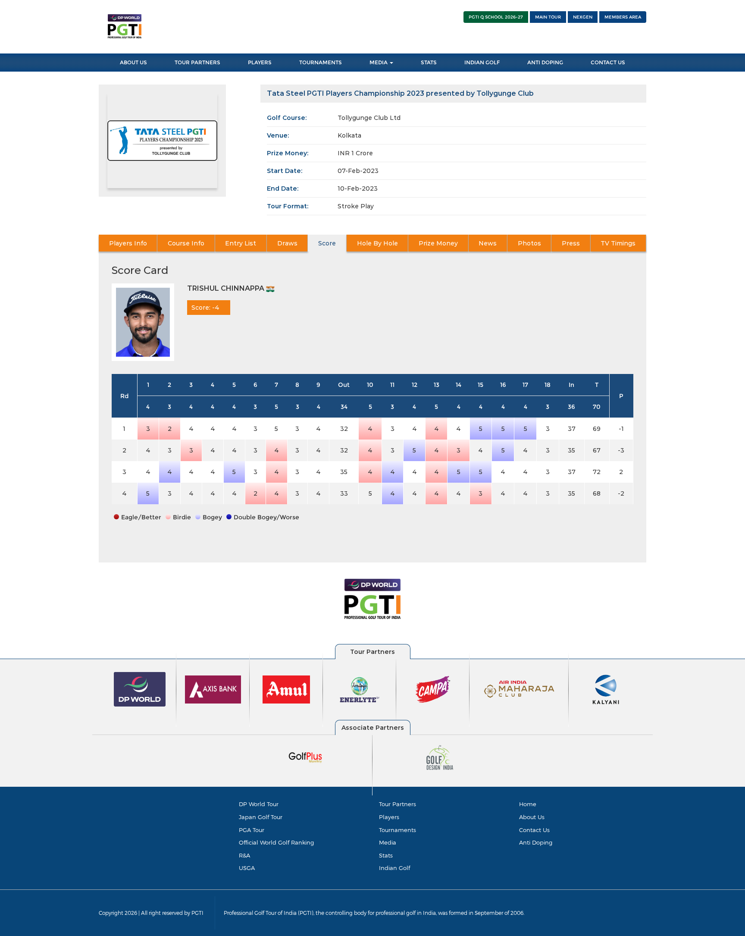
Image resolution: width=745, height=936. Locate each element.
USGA (247, 867)
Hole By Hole (377, 243)
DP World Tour (259, 804)
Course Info (186, 243)
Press (571, 243)
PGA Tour (251, 829)
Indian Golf (482, 62)
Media (379, 62)
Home (527, 804)
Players (260, 62)
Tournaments (320, 62)
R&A (244, 855)
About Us (133, 62)
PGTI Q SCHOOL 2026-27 (496, 17)
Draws (287, 243)
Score (327, 243)
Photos (529, 243)
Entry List (240, 243)
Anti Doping (545, 62)
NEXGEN (582, 17)
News (488, 243)
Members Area (622, 17)
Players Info (128, 243)
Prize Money (438, 243)
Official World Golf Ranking (276, 842)
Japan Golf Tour (260, 817)
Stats (429, 62)
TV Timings (618, 243)
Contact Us (608, 62)
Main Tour (548, 17)
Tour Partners (197, 62)
